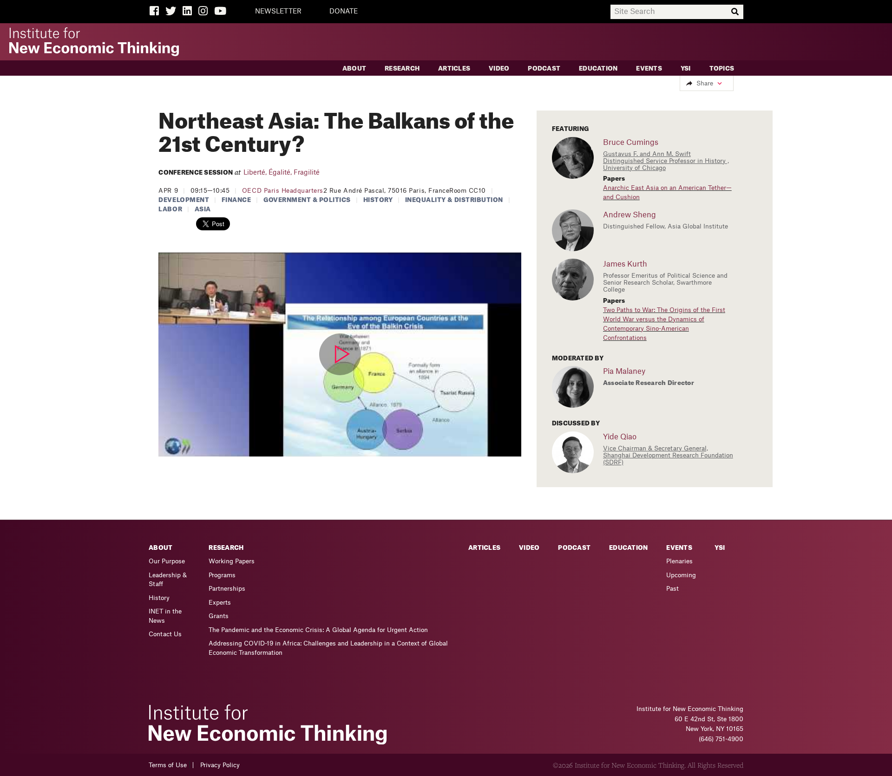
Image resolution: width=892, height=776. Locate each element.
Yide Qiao (619, 437)
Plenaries (679, 561)
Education (598, 68)
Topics (722, 68)
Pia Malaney (624, 371)
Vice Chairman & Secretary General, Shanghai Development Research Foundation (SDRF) (668, 455)
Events (649, 68)
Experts (220, 603)
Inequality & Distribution (454, 200)
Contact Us (165, 634)
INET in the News (165, 616)
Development (183, 200)
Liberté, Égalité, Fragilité (281, 173)
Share (704, 83)
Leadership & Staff (168, 579)
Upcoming (681, 575)
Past (672, 589)
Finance (236, 200)
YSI (686, 68)
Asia (203, 209)
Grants (219, 616)
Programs (222, 575)
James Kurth (625, 264)
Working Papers (232, 561)
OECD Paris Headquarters (282, 191)
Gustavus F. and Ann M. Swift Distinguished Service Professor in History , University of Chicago (666, 161)
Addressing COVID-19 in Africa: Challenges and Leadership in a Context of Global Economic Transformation (328, 648)
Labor (170, 209)
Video (499, 68)
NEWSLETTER (278, 11)
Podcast (544, 68)
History (378, 200)
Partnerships (227, 589)
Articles (454, 68)
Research (402, 68)
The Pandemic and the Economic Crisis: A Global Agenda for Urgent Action (318, 630)
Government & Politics (307, 200)
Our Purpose (167, 561)
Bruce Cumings (630, 142)
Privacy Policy (220, 765)
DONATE (343, 11)
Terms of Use (168, 765)
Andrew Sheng (629, 215)
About (354, 68)
